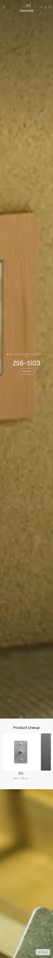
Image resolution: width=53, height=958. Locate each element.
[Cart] (49, 7)
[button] (3, 7)
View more (26, 371)
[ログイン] (45, 7)
